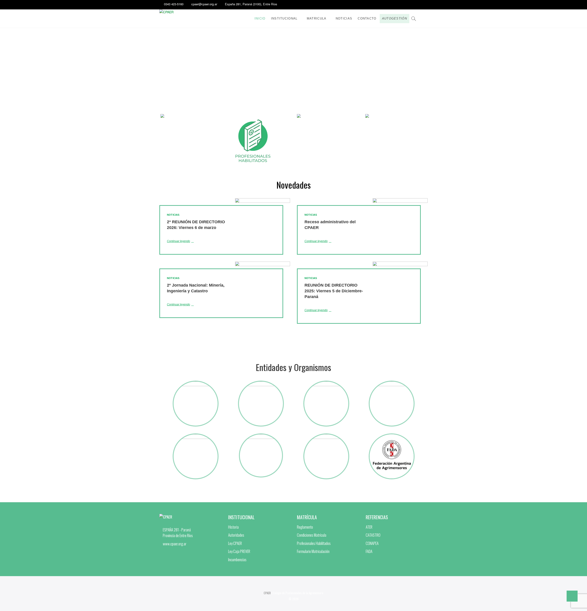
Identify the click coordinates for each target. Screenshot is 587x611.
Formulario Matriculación (313, 551)
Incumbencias (237, 559)
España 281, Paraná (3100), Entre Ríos (251, 4)
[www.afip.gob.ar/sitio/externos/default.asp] (392, 383)
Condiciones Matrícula (311, 535)
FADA (369, 551)
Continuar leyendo (178, 241)
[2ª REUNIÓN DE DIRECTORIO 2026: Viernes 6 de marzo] (262, 232)
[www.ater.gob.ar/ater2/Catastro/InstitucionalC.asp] (326, 383)
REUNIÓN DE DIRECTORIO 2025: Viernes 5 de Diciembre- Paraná (334, 291)
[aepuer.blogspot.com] (326, 436)
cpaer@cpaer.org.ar (204, 4)
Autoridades (236, 535)
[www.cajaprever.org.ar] (196, 383)
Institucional (284, 18)
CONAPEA (372, 543)
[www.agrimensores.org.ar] (392, 436)
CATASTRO (373, 535)
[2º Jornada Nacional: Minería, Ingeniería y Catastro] (262, 296)
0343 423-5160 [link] (173, 4)
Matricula (317, 18)
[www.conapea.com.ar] (261, 436)
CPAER (267, 593)
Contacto (367, 18)
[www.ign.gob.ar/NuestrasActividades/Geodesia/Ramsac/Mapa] (196, 436)
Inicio (260, 18)
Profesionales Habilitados (314, 543)
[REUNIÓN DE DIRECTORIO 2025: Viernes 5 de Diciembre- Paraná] (400, 296)
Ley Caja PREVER (239, 551)
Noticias (344, 18)
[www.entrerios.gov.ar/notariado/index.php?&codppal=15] (261, 383)
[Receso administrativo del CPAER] (400, 247)
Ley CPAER (235, 543)
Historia (233, 527)
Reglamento (305, 527)
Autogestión (394, 18)
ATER (369, 527)
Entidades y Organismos (293, 367)
